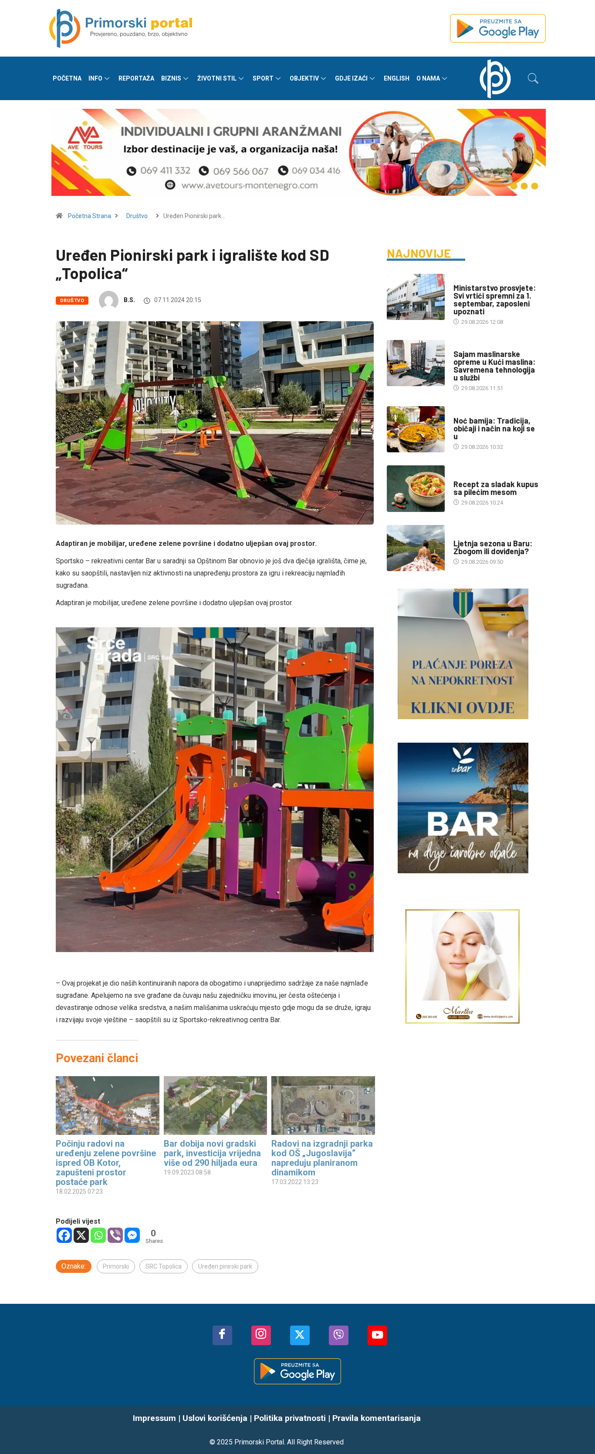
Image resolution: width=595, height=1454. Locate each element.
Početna (67, 78)
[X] (81, 1235)
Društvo (137, 215)
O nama (428, 78)
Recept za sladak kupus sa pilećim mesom (495, 488)
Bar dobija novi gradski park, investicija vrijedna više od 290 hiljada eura (212, 1153)
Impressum (154, 1418)
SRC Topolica (163, 1266)
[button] (533, 78)
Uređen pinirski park (225, 1266)
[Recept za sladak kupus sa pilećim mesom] (416, 488)
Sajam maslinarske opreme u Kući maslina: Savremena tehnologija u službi (494, 365)
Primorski (116, 1266)
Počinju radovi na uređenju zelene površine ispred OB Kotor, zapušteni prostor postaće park (106, 1162)
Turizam (465, 535)
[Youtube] (377, 1335)
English (396, 78)
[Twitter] (300, 1335)
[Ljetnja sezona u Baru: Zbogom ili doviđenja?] (416, 548)
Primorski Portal (259, 1442)
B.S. (129, 299)
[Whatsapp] (98, 1235)
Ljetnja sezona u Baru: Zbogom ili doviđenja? (492, 547)
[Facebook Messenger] (132, 1235)
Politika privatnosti (290, 1418)
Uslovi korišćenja (215, 1418)
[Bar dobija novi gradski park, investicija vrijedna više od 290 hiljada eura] (215, 1105)
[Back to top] (575, 1430)
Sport (263, 78)
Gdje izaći (351, 78)
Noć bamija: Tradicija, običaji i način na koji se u (494, 428)
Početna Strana (89, 215)
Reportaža (136, 78)
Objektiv (304, 78)
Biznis (171, 78)
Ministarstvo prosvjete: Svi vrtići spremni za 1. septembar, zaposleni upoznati (494, 299)
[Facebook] (64, 1235)
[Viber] (115, 1235)
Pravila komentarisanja (376, 1418)
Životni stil (217, 78)
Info (95, 78)
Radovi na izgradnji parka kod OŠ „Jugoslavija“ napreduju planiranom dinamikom (322, 1158)
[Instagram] (261, 1335)
